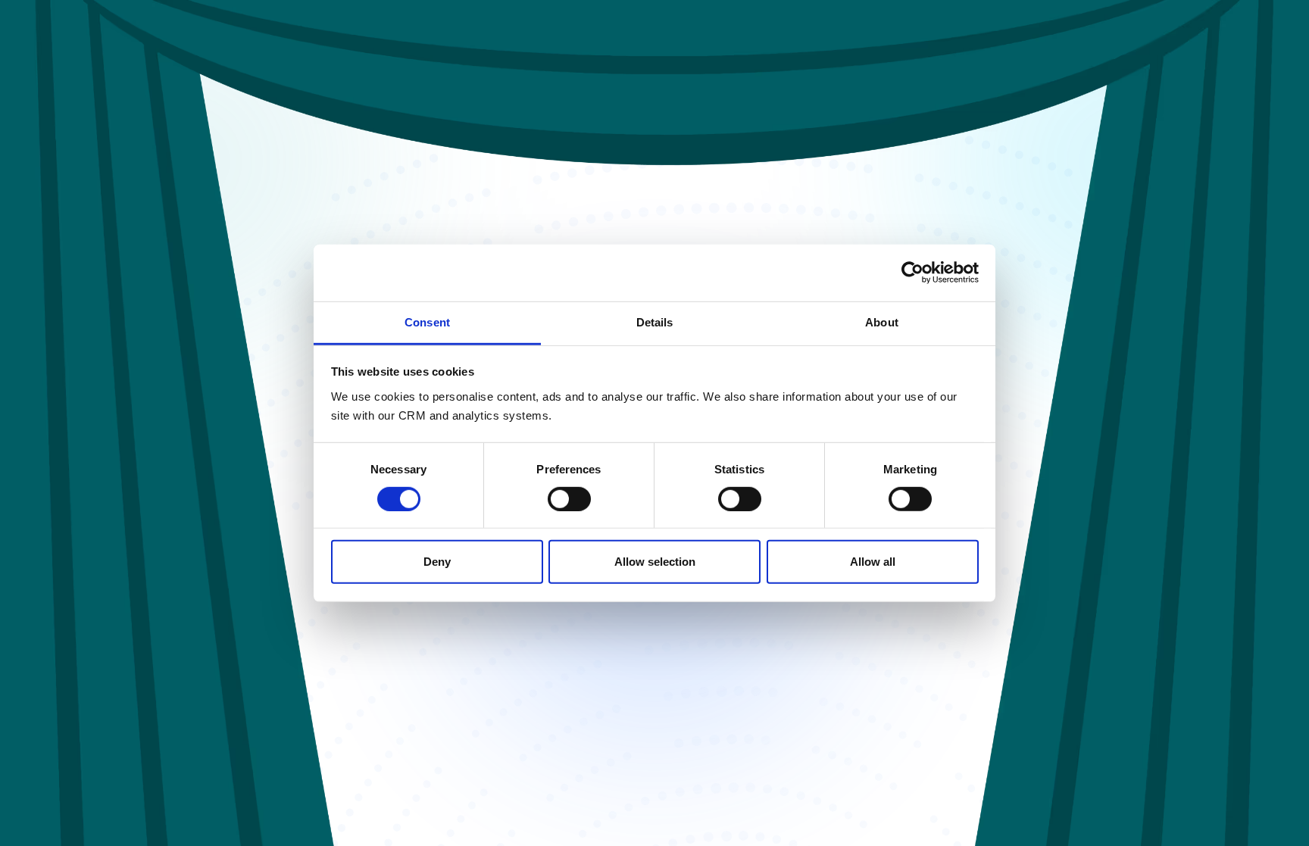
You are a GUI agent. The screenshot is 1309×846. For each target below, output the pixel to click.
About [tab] (881, 321)
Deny (437, 561)
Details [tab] (654, 321)
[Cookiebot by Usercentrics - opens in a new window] (912, 272)
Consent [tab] (427, 321)
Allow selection (654, 561)
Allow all (872, 561)
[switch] (569, 499)
